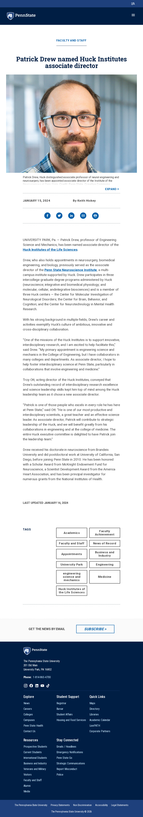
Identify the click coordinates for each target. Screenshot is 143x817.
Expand (110, 189)
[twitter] (59, 216)
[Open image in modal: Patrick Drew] (71, 123)
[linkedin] (71, 216)
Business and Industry (104, 553)
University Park (72, 564)
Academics (72, 533)
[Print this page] (95, 215)
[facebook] (47, 216)
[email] (83, 216)
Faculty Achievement (105, 532)
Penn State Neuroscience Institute (70, 270)
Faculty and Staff (71, 40)
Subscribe (94, 629)
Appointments (71, 554)
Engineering (105, 564)
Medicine (104, 576)
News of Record (104, 543)
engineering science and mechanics (72, 577)
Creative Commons (97, 184)
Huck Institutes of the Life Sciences (50, 250)
